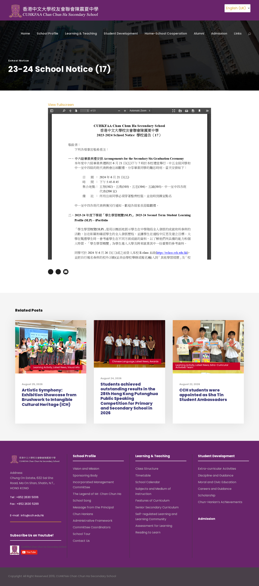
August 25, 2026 (32, 384)
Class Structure (146, 468)
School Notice (18, 60)
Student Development (121, 33)
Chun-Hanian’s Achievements (220, 502)
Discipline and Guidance (215, 475)
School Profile (47, 33)
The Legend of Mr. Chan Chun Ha (97, 494)
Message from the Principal (93, 507)
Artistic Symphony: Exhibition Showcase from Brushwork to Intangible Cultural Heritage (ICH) (49, 397)
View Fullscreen (61, 104)
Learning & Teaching (81, 33)
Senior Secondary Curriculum (157, 507)
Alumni (199, 33)
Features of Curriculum (152, 500)
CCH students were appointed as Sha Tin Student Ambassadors (203, 394)
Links (238, 33)
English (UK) (236, 8)
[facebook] (234, 576)
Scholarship (206, 495)
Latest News (60, 367)
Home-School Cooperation (166, 33)
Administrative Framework (92, 520)
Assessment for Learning (153, 526)
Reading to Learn (147, 532)
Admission (219, 33)
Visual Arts (73, 367)
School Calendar (147, 482)
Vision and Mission (86, 468)
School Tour (81, 534)
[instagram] (249, 576)
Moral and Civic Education (217, 482)
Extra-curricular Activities (217, 468)
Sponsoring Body (85, 475)
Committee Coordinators (92, 527)
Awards (154, 361)
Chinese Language (123, 361)
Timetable (143, 475)
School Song (82, 500)
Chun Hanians (83, 514)
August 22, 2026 (189, 384)
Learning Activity (42, 367)
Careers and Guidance (215, 489)
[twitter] (241, 576)
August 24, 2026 (111, 378)
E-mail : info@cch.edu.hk (27, 515)
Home (25, 33)
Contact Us (81, 540)
